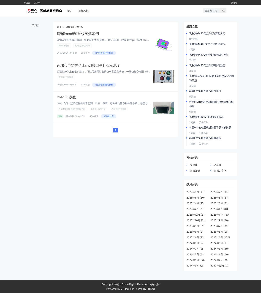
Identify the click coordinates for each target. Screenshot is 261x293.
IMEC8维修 (63, 45)
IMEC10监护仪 (98, 109)
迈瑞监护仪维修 (82, 45)
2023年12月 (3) (219, 265)
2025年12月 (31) (195, 214)
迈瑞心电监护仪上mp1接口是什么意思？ (88, 65)
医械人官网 (220, 170)
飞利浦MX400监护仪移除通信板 (207, 43)
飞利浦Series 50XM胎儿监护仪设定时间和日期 (211, 78)
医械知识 (84, 10)
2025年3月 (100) (220, 237)
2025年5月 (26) (219, 231)
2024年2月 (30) (219, 260)
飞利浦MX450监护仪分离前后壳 (207, 33)
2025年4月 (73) (195, 237)
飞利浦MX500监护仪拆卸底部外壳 (208, 54)
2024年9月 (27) (195, 243)
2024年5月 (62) (195, 254)
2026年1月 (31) (219, 208)
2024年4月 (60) (219, 254)
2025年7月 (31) (219, 225)
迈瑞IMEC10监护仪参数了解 (71, 109)
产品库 (27, 2)
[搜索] (223, 10)
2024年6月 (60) (219, 248)
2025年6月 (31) (195, 231)
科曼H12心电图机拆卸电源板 (205, 138)
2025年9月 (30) (219, 220)
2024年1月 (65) (195, 265)
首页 (69, 10)
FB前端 (151, 288)
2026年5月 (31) (219, 197)
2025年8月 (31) (195, 225)
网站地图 (155, 284)
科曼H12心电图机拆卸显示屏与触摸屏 (210, 127)
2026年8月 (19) (195, 191)
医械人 (117, 284)
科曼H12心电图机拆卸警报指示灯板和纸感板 (211, 104)
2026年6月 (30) (195, 197)
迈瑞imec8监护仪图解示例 (78, 34)
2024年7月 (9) (194, 248)
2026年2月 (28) (195, 208)
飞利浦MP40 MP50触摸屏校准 (206, 116)
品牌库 (37, 2)
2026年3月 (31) (219, 203)
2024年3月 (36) (195, 260)
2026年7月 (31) (219, 191)
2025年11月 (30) (220, 214)
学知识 (35, 25)
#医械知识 (109, 116)
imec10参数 (66, 97)
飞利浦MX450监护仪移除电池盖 (207, 65)
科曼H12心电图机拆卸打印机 (205, 91)
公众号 (234, 2)
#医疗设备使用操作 (104, 52)
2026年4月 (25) (195, 203)
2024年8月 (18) (219, 243)
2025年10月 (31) (196, 220)
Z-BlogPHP (127, 288)
